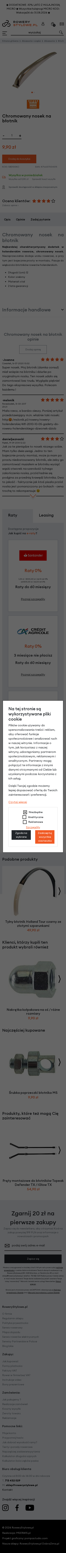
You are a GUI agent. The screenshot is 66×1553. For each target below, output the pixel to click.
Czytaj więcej (17, 802)
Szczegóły (33, 827)
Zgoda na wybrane (21, 834)
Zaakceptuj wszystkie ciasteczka (45, 836)
